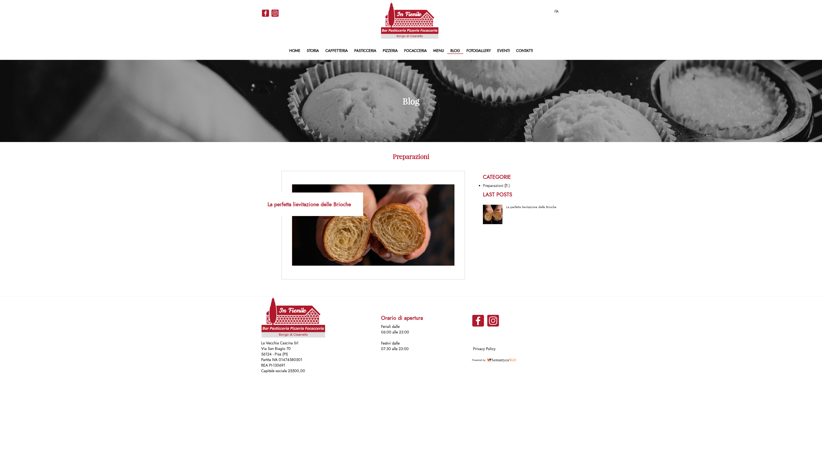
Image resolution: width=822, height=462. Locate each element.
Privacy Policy (484, 349)
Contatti (524, 50)
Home (294, 50)
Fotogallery (478, 50)
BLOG (455, 50)
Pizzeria (390, 50)
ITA (556, 11)
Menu (438, 50)
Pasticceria (365, 50)
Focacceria (415, 50)
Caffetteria (336, 50)
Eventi (503, 50)
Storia (313, 50)
